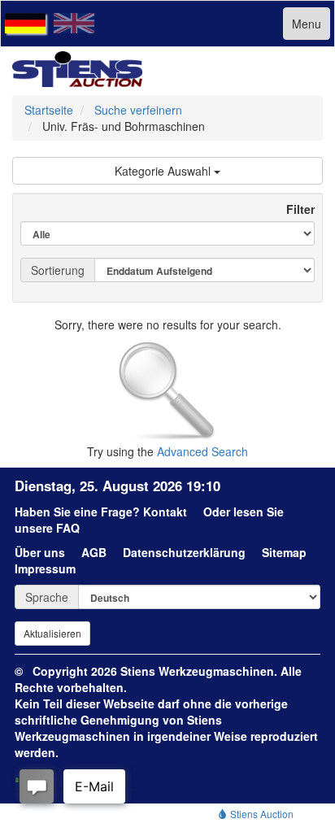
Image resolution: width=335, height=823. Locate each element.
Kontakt (165, 511)
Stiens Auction (261, 814)
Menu (306, 23)
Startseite (48, 110)
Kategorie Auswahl (164, 171)
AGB (94, 552)
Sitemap (284, 552)
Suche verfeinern (138, 110)
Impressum (45, 568)
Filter (294, 209)
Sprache (46, 597)
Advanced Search (202, 451)
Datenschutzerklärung (184, 552)
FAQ (68, 528)
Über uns (40, 552)
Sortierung (58, 270)
